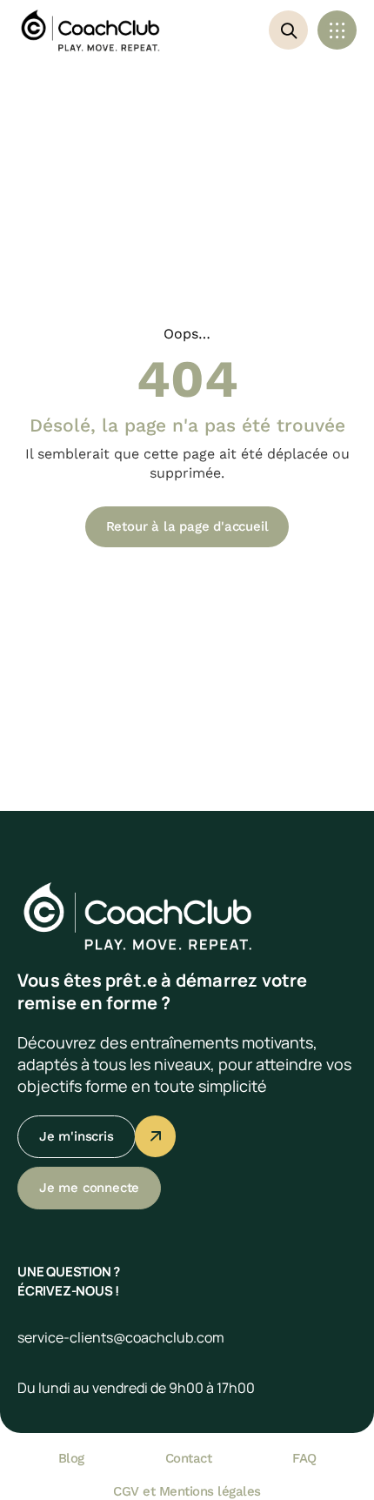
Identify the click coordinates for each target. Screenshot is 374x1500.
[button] (337, 30)
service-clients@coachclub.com (120, 1337)
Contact (188, 1458)
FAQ (304, 1458)
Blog (71, 1458)
